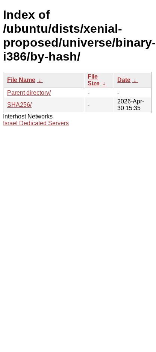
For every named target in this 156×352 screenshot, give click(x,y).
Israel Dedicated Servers (36, 123)
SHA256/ (19, 105)
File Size (94, 79)
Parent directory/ (29, 93)
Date (123, 80)
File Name (21, 80)
